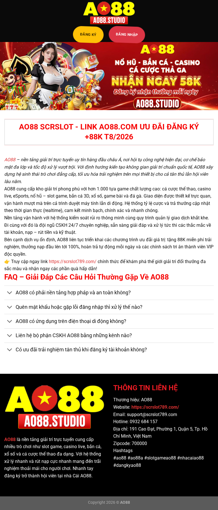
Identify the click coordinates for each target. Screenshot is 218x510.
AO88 (9, 159)
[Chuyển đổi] (9, 293)
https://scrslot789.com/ (73, 261)
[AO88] (109, 13)
